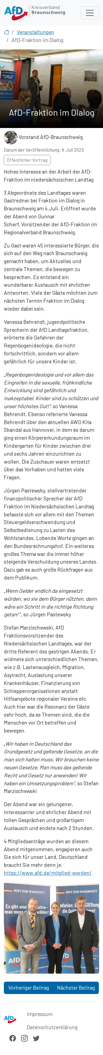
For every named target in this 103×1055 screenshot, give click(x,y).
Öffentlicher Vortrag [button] (27, 160)
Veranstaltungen (35, 32)
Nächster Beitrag (76, 987)
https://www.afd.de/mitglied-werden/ (48, 873)
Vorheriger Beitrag (28, 987)
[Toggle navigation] (90, 13)
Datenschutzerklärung (52, 1027)
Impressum (39, 1014)
